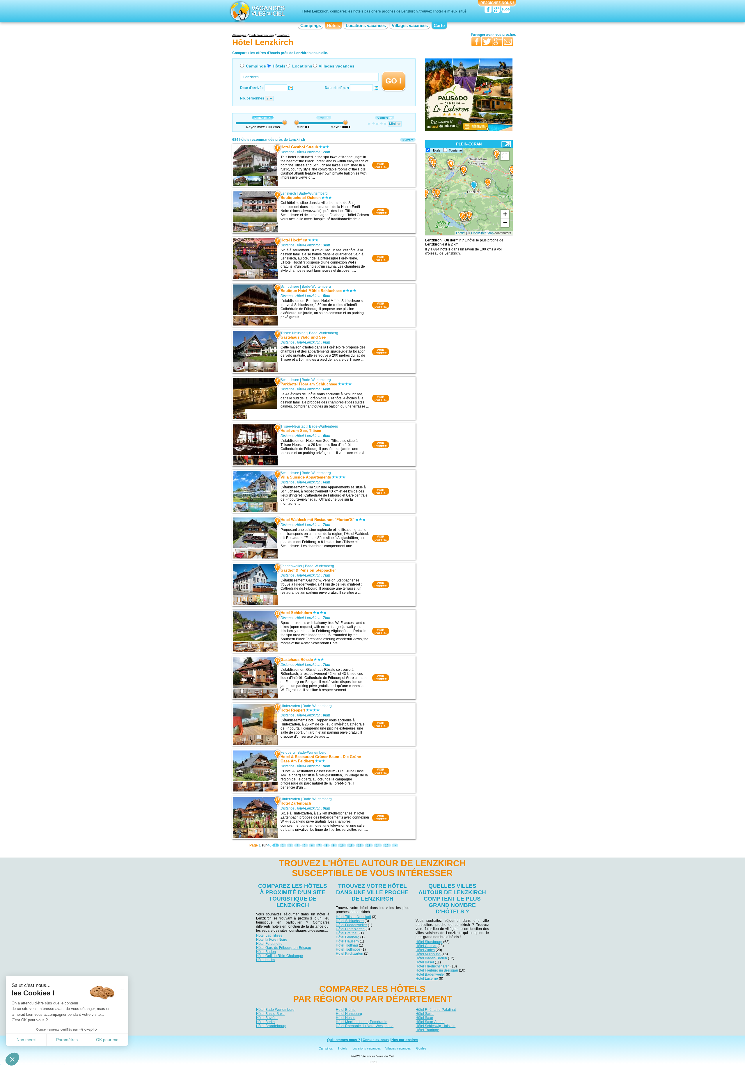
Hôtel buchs (265, 960)
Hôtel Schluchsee (350, 921)
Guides (421, 1048)
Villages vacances (410, 25)
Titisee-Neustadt (293, 333)
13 (368, 845)
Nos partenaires (404, 1040)
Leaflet (460, 233)
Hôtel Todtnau (347, 945)
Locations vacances (366, 25)
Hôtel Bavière (267, 1018)
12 (359, 845)
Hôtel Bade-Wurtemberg (275, 1010)
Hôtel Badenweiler (430, 974)
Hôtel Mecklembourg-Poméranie (361, 1022)
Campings (310, 25)
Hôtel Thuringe (427, 1030)
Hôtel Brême (346, 1010)
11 (350, 845)
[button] (12, 1059)
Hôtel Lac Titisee (269, 935)
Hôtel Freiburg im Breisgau (437, 970)
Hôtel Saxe (424, 1018)
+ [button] (505, 214)
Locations (302, 66)
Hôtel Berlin (265, 1022)
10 (342, 845)
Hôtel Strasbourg (429, 942)
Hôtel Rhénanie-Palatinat (436, 1010)
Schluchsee (290, 286)
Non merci (26, 1039)
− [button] (505, 222)
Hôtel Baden (266, 952)
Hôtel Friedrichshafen (433, 966)
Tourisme (455, 150)
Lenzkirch (288, 193)
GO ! (393, 81)
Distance (260, 117)
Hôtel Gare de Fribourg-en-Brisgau (283, 948)
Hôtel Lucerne (427, 978)
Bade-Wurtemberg (313, 193)
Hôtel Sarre (425, 1014)
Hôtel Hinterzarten (350, 929)
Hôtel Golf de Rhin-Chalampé (279, 956)
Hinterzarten (290, 706)
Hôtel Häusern (347, 941)
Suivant (407, 139)
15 (387, 845)
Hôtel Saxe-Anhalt (430, 1022)
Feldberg (288, 752)
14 (377, 845)
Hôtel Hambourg (349, 1014)
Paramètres (67, 1039)
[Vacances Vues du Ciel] (257, 11)
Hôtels (333, 25)
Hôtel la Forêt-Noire (271, 940)
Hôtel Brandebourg (271, 1026)
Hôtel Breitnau (347, 933)
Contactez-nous (376, 1040)
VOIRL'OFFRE (381, 165)
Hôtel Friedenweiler (351, 925)
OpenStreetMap (482, 233)
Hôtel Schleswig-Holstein (435, 1026)
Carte (439, 25)
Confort (382, 117)
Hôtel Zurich (425, 950)
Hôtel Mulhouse (428, 954)
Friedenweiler (291, 566)
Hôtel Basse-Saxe (270, 1014)
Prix (321, 117)
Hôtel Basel (425, 962)
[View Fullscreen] (505, 156)
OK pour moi (107, 1039)
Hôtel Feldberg (347, 937)
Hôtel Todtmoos (348, 949)
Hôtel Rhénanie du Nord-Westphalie (364, 1026)
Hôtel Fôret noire (269, 944)
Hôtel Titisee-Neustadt (353, 917)
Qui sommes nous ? (343, 1040)
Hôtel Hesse (345, 1018)
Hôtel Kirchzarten (349, 953)
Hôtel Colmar (426, 946)
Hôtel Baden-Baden (431, 958)
